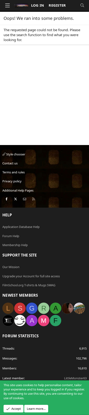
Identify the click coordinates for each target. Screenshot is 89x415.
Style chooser (15, 154)
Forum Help (10, 236)
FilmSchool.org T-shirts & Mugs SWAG (28, 285)
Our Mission (10, 267)
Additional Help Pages (17, 190)
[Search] (82, 5)
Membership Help (15, 245)
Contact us (10, 163)
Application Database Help (21, 227)
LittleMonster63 (75, 378)
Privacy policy (12, 181)
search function (29, 34)
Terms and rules (13, 172)
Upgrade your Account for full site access (31, 276)
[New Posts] (72, 5)
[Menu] (7, 5)
